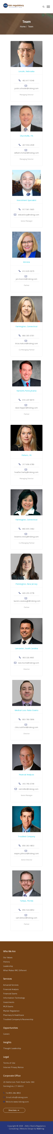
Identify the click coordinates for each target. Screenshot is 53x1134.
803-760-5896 (28, 719)
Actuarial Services (11, 985)
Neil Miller (26, 771)
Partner (26, 285)
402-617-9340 (28, 80)
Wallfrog (40, 1129)
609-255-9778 (28, 593)
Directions (12, 1110)
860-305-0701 (28, 335)
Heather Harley (27, 452)
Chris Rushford (26, 707)
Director (27, 669)
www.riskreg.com (21, 1102)
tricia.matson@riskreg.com (26, 343)
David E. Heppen (26, 387)
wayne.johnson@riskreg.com (26, 853)
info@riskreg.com (19, 1097)
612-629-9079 (28, 271)
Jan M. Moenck (26, 259)
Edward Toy (27, 197)
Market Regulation (11, 1011)
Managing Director (26, 95)
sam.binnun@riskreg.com (26, 918)
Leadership (8, 966)
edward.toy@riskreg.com (28, 214)
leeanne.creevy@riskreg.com (26, 536)
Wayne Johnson (26, 833)
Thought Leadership (12, 1048)
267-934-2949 (28, 145)
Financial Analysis (11, 989)
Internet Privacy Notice (13, 1067)
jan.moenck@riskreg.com (26, 279)
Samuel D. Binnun (26, 897)
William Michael (26, 132)
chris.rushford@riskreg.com (26, 727)
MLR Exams (8, 1006)
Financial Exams (10, 993)
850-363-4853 (28, 845)
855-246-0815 (15, 1093)
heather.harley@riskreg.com (26, 472)
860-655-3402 (28, 529)
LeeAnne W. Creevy (26, 516)
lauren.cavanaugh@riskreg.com (27, 601)
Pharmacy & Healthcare (13, 1015)
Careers (6, 1034)
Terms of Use (9, 1063)
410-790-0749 (28, 784)
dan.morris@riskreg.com (28, 663)
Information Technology (14, 998)
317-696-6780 (28, 464)
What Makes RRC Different (15, 970)
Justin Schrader (26, 68)
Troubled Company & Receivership (18, 1019)
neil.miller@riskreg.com (28, 789)
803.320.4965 (28, 657)
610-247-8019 (28, 400)
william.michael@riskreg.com (26, 153)
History (6, 962)
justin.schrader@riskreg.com (26, 88)
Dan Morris (26, 645)
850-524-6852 (28, 910)
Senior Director (26, 860)
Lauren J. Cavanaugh (26, 581)
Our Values (7, 957)
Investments (8, 1002)
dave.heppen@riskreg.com (26, 408)
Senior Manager (26, 221)
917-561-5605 (28, 209)
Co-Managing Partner (26, 350)
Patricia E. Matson (26, 323)
